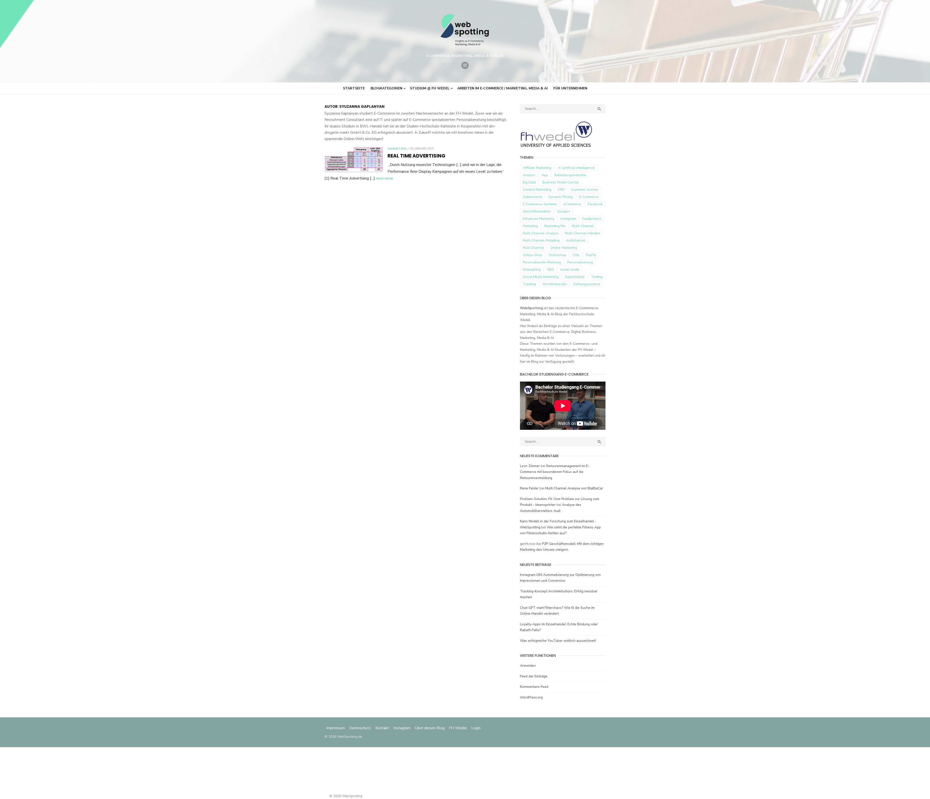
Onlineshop (557, 255)
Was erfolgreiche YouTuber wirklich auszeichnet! (558, 640)
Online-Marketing (563, 247)
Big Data (529, 182)
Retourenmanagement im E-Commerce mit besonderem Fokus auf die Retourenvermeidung (554, 472)
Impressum (336, 728)
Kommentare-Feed (534, 686)
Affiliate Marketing (537, 167)
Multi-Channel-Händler (582, 233)
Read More (384, 178)
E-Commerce (589, 197)
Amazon (529, 175)
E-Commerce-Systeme (540, 204)
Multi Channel (533, 247)
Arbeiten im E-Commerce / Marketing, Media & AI (502, 88)
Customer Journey (584, 189)
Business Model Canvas (560, 182)
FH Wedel (458, 728)
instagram (568, 218)
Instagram (402, 728)
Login (475, 728)
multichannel (576, 240)
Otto (576, 255)
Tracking (529, 284)
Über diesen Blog (430, 728)
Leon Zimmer (530, 466)
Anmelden (528, 665)
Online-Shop (532, 255)
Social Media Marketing (540, 276)
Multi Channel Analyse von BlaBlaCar (574, 488)
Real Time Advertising (416, 155)
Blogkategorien (386, 88)
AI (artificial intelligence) (576, 167)
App (545, 175)
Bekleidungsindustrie (570, 175)
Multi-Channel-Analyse (540, 233)
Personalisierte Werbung (542, 262)
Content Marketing (537, 189)
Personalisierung (580, 262)
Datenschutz (532, 197)
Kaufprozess (591, 218)
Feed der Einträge (533, 676)
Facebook (595, 204)
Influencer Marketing (538, 218)
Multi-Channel (583, 226)
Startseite (354, 88)
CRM (561, 189)
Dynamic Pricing (561, 197)
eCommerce (572, 204)
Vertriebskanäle (554, 284)
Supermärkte (575, 276)
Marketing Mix (555, 226)
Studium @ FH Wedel (430, 88)
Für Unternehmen (570, 88)
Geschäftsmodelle (537, 211)
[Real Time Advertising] (354, 159)
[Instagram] (465, 65)
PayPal (591, 255)
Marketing (397, 148)
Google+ (563, 211)
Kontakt (382, 728)
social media (569, 269)
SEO (550, 269)
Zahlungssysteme (586, 284)
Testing (597, 276)
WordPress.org (531, 697)
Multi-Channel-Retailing (541, 240)
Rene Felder (529, 488)
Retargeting (532, 269)
